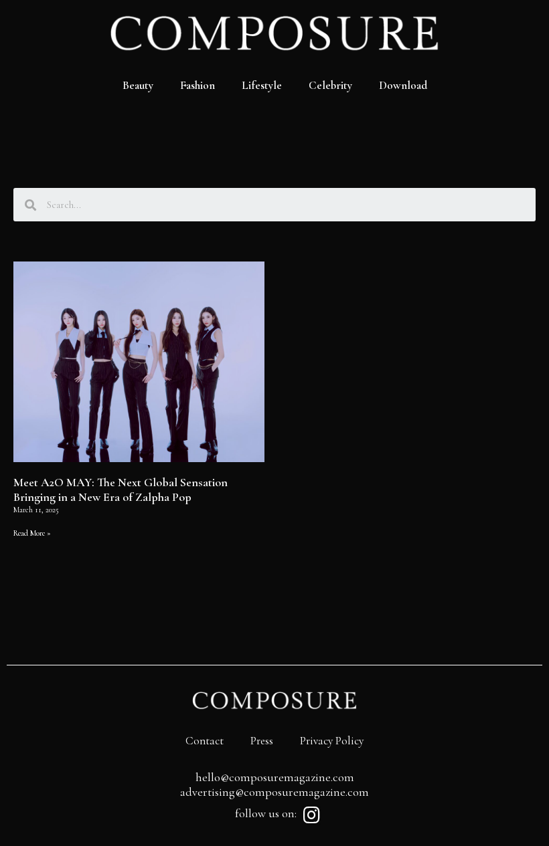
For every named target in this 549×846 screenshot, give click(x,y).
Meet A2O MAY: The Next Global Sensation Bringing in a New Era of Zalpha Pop (120, 489)
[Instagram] (311, 815)
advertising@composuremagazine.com (274, 791)
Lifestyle (262, 85)
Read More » (32, 533)
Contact (204, 741)
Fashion (197, 85)
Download (403, 85)
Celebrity (330, 85)
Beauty (138, 85)
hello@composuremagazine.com (274, 777)
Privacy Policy (332, 741)
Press (261, 741)
